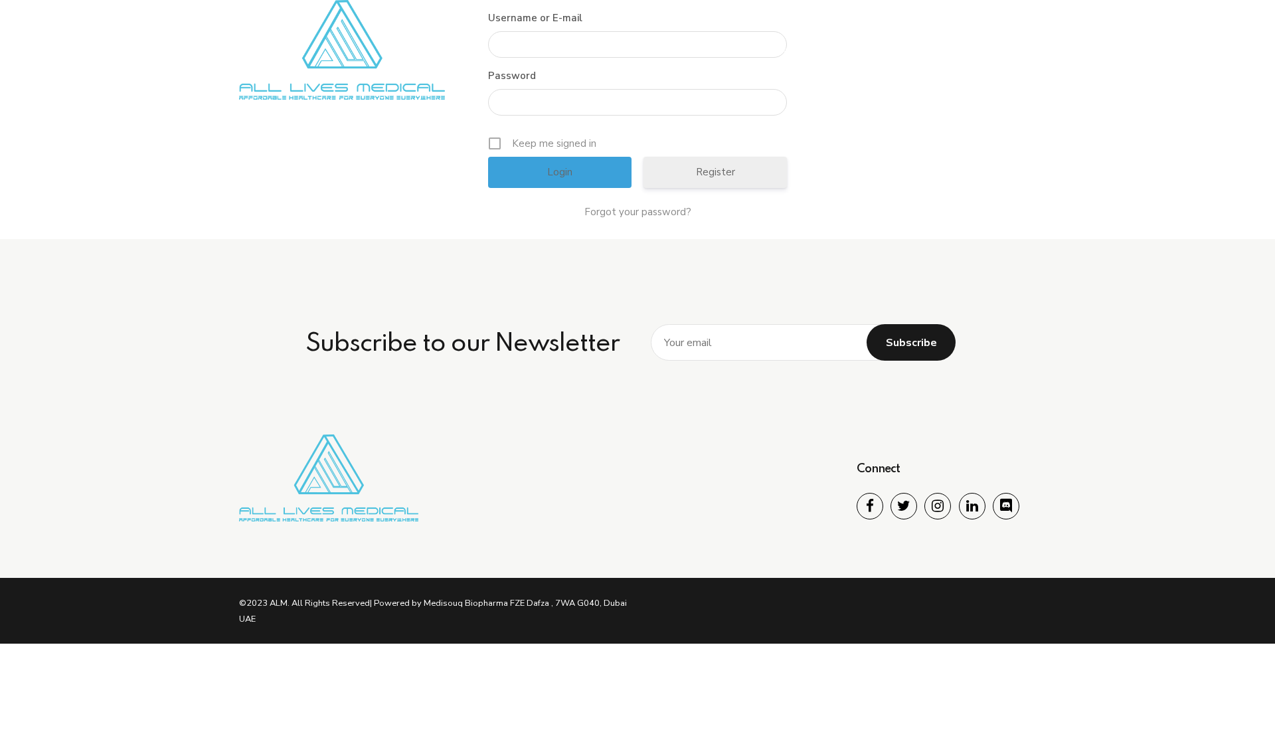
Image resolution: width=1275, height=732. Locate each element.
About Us (710, 49)
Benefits (882, 49)
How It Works (797, 49)
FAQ (945, 49)
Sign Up (1005, 49)
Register (715, 172)
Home (641, 49)
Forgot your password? (637, 212)
